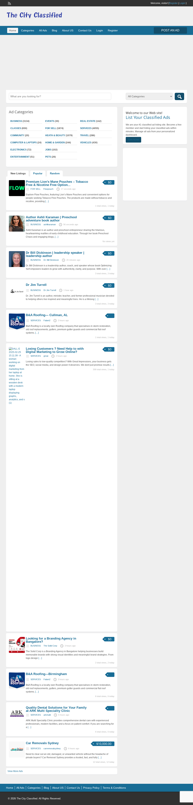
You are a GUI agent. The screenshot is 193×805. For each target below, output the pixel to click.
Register (173, 3)
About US (67, 30)
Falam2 (47, 320)
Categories (27, 30)
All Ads (43, 30)
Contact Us (84, 30)
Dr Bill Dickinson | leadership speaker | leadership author (55, 254)
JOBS (48, 149)
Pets (48, 157)
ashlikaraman (50, 224)
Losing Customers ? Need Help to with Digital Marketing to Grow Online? (55, 350)
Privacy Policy (91, 787)
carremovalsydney (52, 748)
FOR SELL (50, 128)
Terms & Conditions (114, 787)
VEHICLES (85, 142)
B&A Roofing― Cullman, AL (47, 315)
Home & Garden (55, 142)
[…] (47, 201)
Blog (54, 30)
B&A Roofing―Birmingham (46, 674)
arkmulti (47, 715)
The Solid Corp (50, 646)
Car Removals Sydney (42, 743)
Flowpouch (48, 189)
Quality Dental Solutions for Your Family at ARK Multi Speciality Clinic (56, 709)
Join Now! (133, 139)
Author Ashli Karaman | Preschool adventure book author (51, 218)
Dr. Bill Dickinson (51, 260)
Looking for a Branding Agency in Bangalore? (51, 640)
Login (182, 3)
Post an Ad (170, 30)
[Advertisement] (96, 62)
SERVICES (86, 128)
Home (12, 30)
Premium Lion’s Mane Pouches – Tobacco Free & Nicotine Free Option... (57, 183)
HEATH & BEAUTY (55, 135)
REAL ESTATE (87, 121)
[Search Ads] (179, 96)
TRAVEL (84, 135)
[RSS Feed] (9, 3)
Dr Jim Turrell (36, 285)
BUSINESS (36, 224)
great (46, 356)
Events (49, 121)
